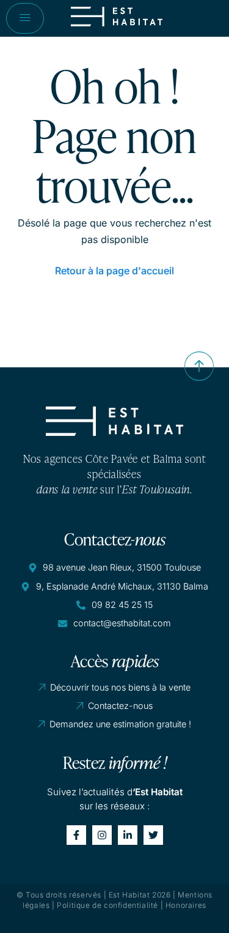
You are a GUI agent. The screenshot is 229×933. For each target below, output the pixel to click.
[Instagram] (102, 835)
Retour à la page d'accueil (114, 270)
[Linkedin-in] (127, 835)
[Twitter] (153, 835)
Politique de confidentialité (107, 905)
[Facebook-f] (76, 835)
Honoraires (185, 905)
